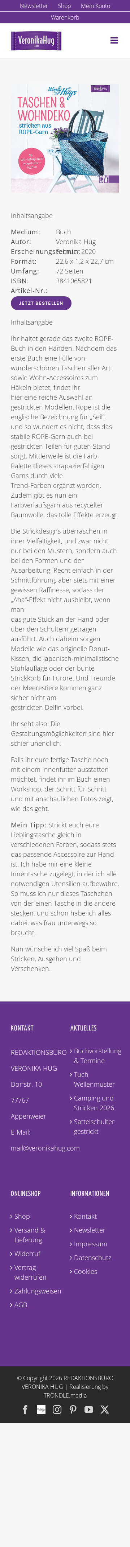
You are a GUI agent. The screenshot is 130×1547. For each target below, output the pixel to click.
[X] (104, 1409)
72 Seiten (47, 271)
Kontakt (85, 1216)
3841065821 (51, 280)
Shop (22, 1216)
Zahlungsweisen (35, 1291)
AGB (20, 1304)
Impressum (90, 1243)
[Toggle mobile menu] (114, 40)
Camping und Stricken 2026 (94, 1103)
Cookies (85, 1271)
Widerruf (27, 1253)
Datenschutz (92, 1257)
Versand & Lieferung (29, 1235)
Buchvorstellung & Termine (95, 1055)
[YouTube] (88, 1409)
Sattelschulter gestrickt (94, 1126)
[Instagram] (57, 1409)
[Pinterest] (73, 1409)
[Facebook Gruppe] (41, 1406)
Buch (41, 231)
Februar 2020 (53, 251)
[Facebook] (25, 1409)
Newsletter (89, 1230)
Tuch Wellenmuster (94, 1079)
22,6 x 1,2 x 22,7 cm (62, 261)
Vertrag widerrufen (30, 1272)
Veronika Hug (53, 241)
